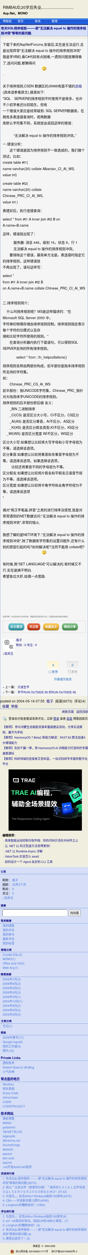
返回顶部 (82, 712)
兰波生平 (23, 687)
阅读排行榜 (7, 1173)
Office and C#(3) (13, 963)
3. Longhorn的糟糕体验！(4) (21, 1225)
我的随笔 (8, 925)
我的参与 (8, 934)
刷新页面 (68, 712)
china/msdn (10, 1097)
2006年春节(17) (13, 1037)
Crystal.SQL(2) (12, 954)
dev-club (8, 1158)
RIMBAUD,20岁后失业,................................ (38, 7)
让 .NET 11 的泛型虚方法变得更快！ (28, 846)
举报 (14, 706)
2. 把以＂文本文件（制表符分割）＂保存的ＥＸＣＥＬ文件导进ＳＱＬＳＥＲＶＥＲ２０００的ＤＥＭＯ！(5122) (43, 1189)
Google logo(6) (13, 1042)
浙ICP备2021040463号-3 (64, 1251)
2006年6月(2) (12, 983)
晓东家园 (8, 1088)
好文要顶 (16, 626)
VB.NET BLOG (12, 1131)
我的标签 (8, 943)
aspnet (7, 1162)
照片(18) (8, 1050)
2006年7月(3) (12, 979)
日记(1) (7, 1026)
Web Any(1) (10, 967)
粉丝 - (21, 645)
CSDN (7, 1102)
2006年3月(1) (12, 997)
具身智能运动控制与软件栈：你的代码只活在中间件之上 (41, 840)
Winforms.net (11, 1140)
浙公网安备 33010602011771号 (32, 1251)
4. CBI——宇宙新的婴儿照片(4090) (26, 1200)
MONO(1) (9, 959)
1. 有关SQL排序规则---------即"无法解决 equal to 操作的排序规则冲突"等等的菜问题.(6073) (44, 1180)
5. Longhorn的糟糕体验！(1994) (24, 1205)
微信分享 (70, 626)
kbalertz (8, 1149)
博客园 (7, 21)
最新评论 (8, 939)
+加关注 (8, 897)
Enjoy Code (10, 1093)
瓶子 (15, 880)
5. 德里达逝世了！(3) (16, 1238)
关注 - (32, 645)
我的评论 (8, 930)
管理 (54, 21)
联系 (38, 21)
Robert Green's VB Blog (18, 1067)
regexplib (9, 1136)
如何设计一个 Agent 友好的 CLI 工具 (29, 862)
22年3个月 (19, 884)
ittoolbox (8, 1084)
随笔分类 (6, 950)
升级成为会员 (63, 679)
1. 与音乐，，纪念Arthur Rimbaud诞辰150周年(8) (34, 1216)
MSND (7, 1123)
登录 (56, 718)
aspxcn (7, 1153)
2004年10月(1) (12, 1001)
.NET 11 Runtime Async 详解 (24, 851)
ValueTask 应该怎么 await (22, 856)
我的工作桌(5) (12, 1046)
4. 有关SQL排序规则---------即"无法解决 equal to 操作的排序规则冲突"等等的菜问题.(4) (44, 1231)
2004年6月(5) (12, 1010)
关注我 (33, 626)
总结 (78, 85)
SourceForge (11, 1145)
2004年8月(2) (12, 1005)
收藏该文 (51, 626)
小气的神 (8, 1071)
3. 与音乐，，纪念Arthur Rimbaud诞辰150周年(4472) (37, 1196)
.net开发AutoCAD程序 (17, 1167)
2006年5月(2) (12, 988)
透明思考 (8, 1063)
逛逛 (69, 718)
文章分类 (6, 1021)
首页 (20, 21)
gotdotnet (9, 1127)
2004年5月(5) (12, 1014)
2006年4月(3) (12, 992)
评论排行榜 (7, 1211)
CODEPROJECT (14, 1106)
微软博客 (8, 1118)
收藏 (5, 706)
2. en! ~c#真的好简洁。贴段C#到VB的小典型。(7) (35, 1221)
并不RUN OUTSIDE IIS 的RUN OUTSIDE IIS (47, 692)
